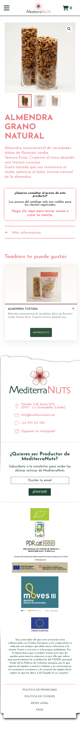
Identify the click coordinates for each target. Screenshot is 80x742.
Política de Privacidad (40, 690)
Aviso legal (40, 703)
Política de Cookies (40, 696)
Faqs (39, 709)
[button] (69, 28)
